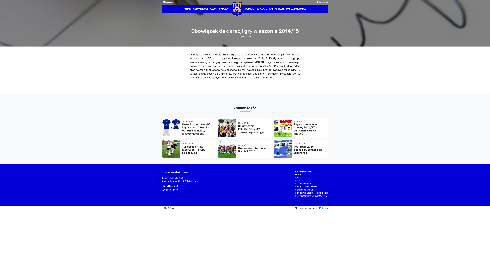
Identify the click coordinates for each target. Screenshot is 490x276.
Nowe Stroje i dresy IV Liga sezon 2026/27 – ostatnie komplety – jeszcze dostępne (196, 129)
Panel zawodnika (296, 9)
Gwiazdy (224, 9)
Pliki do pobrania (303, 183)
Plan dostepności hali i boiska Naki (311, 193)
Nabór (213, 9)
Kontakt (279, 9)
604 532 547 (172, 190)
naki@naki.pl (172, 186)
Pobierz (249, 9)
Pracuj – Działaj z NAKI (306, 187)
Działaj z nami (264, 9)
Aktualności (200, 9)
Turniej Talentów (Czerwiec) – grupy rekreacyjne (193, 149)
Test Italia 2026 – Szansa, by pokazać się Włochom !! (308, 149)
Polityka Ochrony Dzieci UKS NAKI (311, 196)
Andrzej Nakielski (303, 171)
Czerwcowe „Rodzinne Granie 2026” (252, 150)
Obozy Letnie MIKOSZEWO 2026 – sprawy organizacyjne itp (253, 129)
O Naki (187, 9)
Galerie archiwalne (304, 190)
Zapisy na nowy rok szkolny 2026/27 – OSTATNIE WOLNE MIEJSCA (305, 129)
